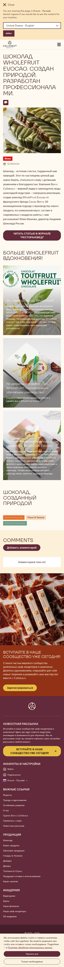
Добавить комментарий (22, 547)
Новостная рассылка (13, 825)
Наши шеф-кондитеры (14, 911)
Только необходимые (32, 961)
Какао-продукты (11, 845)
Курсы (6, 901)
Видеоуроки (9, 895)
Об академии (10, 916)
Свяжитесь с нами (12, 820)
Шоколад (7, 840)
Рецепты (7, 795)
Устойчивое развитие (14, 805)
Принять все (32, 954)
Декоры (7, 866)
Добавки (7, 860)
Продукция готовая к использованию (22, 876)
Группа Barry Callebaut (15, 815)
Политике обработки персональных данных (30, 947)
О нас (6, 810)
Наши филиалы (11, 906)
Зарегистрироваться (20, 687)
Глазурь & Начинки (12, 855)
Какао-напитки (10, 881)
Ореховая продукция (14, 850)
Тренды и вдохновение (15, 800)
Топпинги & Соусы (12, 871)
